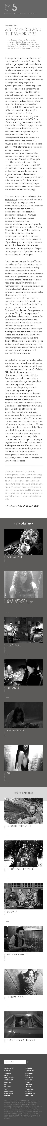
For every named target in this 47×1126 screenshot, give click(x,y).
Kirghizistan (8, 1093)
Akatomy (27, 524)
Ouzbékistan (29, 1070)
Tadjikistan (29, 1081)
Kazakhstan (8, 1091)
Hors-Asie (7, 1082)
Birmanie (7, 1072)
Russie (27, 1075)
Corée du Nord (9, 1077)
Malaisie (7, 1095)
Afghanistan (8, 1068)
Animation (29, 1088)
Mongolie (28, 1068)
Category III (29, 1089)
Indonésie (7, 1086)
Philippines (29, 1073)
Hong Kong (8, 1081)
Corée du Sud (8, 1079)
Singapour (29, 1077)
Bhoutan (7, 1070)
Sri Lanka (28, 1079)
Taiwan (27, 1082)
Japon (6, 1089)
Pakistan (28, 1072)
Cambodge (7, 1073)
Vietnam (28, 1086)
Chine (6, 1075)
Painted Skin (11, 200)
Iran (5, 1088)
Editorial (28, 1091)
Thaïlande (28, 1084)
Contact (7, 1119)
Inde (5, 1084)
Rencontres (29, 1095)
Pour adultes (30, 1093)
